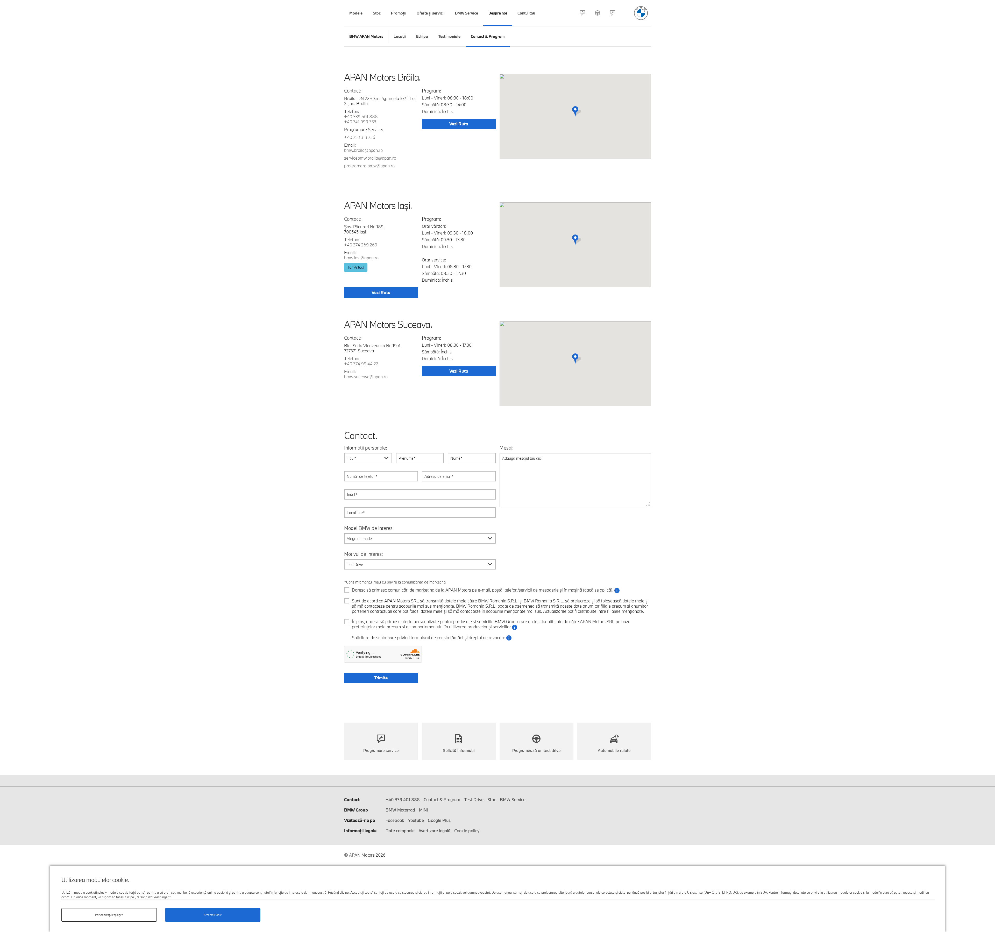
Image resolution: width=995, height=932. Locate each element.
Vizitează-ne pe (359, 820)
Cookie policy (467, 830)
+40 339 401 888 (361, 116)
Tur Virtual (355, 267)
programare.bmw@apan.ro (369, 165)
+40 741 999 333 (360, 121)
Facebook (395, 820)
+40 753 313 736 (359, 137)
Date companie (400, 830)
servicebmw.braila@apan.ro (370, 158)
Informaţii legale (360, 830)
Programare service (612, 13)
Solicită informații (459, 750)
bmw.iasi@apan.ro (361, 257)
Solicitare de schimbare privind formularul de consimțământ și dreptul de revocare (431, 638)
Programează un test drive (536, 750)
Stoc (491, 799)
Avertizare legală (434, 830)
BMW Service (512, 799)
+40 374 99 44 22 (361, 363)
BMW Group (356, 810)
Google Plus (439, 820)
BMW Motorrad (400, 810)
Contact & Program (582, 13)
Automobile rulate (614, 750)
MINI (423, 810)
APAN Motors (641, 13)
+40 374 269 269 (360, 244)
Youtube (416, 820)
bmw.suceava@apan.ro (366, 376)
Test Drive (597, 13)
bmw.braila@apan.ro (363, 150)
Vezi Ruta (458, 123)
